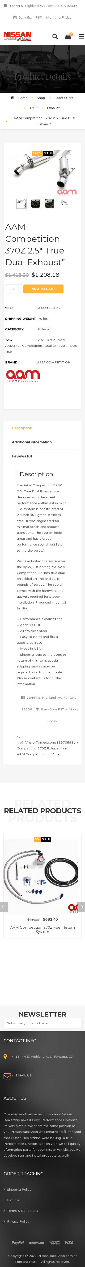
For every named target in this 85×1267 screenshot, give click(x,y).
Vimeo (56, 754)
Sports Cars (64, 98)
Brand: (11, 362)
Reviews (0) (22, 456)
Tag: (9, 340)
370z (51, 340)
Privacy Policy (18, 1222)
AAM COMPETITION (54, 362)
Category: (14, 329)
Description (22, 428)
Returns (13, 1200)
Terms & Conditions (22, 1211)
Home (22, 98)
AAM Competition (31, 754)
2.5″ (41, 340)
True (8, 352)
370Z (33, 108)
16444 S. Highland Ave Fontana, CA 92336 (43, 6)
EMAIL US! (24, 1075)
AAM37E (12, 346)
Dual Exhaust (55, 346)
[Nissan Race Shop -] (18, 36)
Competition (32, 346)
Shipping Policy (19, 1190)
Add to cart (43, 289)
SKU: (9, 308)
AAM (62, 340)
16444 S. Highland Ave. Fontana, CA (44, 1057)
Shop (41, 98)
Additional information (32, 442)
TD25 (72, 346)
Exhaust (53, 108)
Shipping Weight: (20, 319)
